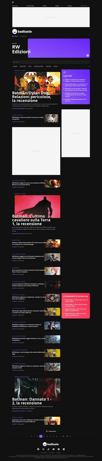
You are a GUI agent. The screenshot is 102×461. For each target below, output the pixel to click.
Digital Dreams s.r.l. (34, 455)
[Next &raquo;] (70, 436)
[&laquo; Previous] (31, 436)
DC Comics (23, 70)
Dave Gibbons (24, 350)
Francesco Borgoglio (18, 108)
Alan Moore (15, 350)
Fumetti (14, 121)
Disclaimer (58, 452)
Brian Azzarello (24, 376)
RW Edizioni (22, 180)
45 (63, 436)
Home (16, 36)
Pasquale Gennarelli (18, 233)
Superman (20, 115)
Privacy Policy (44, 452)
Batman (17, 70)
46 (67, 436)
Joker (18, 240)
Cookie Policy (52, 452)
